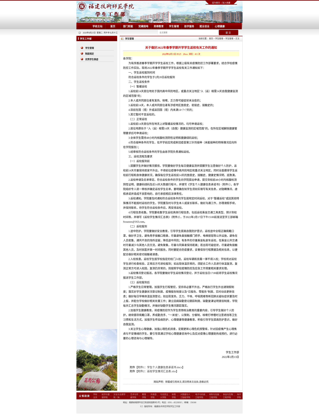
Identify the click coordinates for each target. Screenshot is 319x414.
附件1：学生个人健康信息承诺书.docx (160, 367)
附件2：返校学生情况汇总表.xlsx (157, 371)
